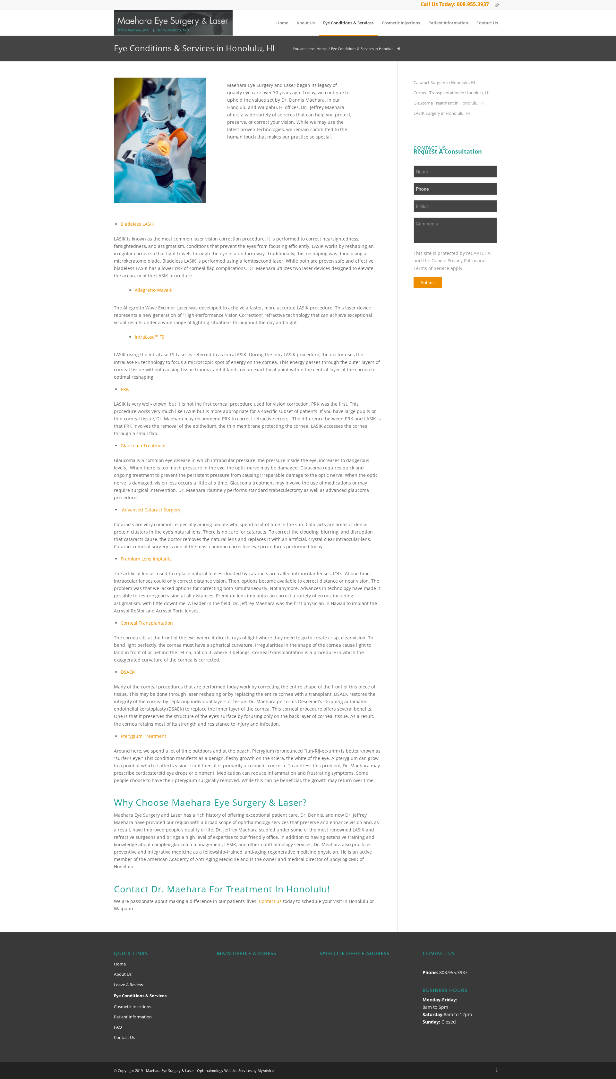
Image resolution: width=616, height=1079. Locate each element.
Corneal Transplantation (147, 623)
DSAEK (128, 672)
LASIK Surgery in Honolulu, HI (442, 113)
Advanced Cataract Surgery (151, 510)
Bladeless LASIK (137, 224)
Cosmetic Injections (132, 1006)
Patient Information (133, 1017)
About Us (123, 974)
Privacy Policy (462, 260)
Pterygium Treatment (143, 736)
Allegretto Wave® (153, 290)
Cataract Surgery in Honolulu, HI (444, 82)
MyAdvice (266, 1070)
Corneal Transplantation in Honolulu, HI (452, 93)
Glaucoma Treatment (143, 446)
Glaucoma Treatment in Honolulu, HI (449, 103)
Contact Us (124, 1037)
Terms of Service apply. (439, 268)
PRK (125, 389)
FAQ (118, 1027)
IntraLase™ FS (149, 337)
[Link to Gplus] (497, 5)
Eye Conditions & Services (140, 996)
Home (322, 48)
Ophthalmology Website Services (224, 1070)
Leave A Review (128, 985)
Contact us (270, 901)
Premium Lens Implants (146, 559)
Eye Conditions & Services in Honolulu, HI (194, 48)
